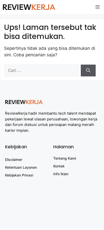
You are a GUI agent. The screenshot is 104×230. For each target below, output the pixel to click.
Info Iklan (60, 174)
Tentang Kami (64, 158)
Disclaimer (13, 159)
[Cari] (88, 71)
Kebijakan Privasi (19, 175)
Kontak (59, 166)
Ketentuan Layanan (21, 167)
